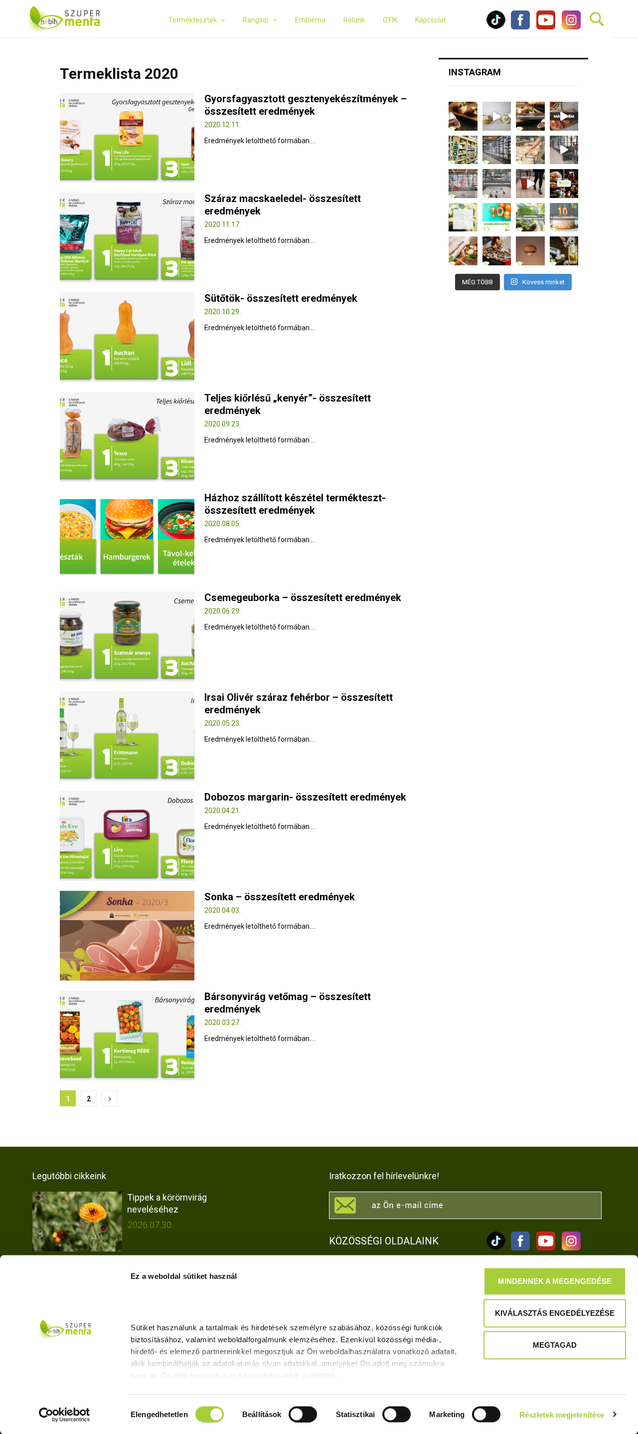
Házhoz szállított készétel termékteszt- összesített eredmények (295, 504)
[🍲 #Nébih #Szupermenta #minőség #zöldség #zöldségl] (463, 250)
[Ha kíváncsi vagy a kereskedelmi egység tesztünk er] (564, 150)
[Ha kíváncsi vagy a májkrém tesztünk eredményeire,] (496, 116)
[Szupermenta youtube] (543, 27)
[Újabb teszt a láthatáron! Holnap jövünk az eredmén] (564, 116)
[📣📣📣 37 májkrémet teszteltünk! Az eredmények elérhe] (530, 116)
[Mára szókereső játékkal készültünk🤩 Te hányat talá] (463, 217)
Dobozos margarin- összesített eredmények (305, 797)
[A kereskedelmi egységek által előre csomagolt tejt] (530, 150)
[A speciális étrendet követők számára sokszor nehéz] (463, 150)
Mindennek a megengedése (555, 1281)
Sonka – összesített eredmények (279, 897)
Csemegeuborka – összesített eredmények (302, 598)
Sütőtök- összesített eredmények (280, 298)
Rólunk (354, 20)
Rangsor (256, 20)
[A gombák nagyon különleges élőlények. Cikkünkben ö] (530, 250)
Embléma (310, 20)
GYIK (390, 20)
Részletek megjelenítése (561, 1414)
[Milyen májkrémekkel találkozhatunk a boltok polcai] (463, 116)
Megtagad (555, 1345)
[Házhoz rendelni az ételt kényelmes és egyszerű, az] (496, 250)
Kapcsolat (430, 20)
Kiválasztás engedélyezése (555, 1313)
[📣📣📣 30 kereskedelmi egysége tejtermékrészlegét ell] (496, 183)
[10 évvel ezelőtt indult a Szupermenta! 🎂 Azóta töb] (530, 217)
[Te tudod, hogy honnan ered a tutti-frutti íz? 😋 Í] (564, 250)
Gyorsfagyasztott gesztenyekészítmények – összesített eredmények (305, 105)
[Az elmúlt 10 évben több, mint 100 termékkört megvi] (564, 183)
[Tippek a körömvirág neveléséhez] (77, 1221)
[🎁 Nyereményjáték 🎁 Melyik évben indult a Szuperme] (496, 217)
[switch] (303, 1414)
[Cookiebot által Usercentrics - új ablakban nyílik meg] (64, 1414)
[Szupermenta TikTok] (496, 27)
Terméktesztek (192, 20)
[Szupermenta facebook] (520, 27)
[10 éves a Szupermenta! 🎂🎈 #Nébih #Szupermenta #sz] (564, 217)
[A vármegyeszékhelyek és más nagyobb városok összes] (463, 183)
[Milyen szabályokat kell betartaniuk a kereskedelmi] (496, 150)
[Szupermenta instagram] (569, 27)
